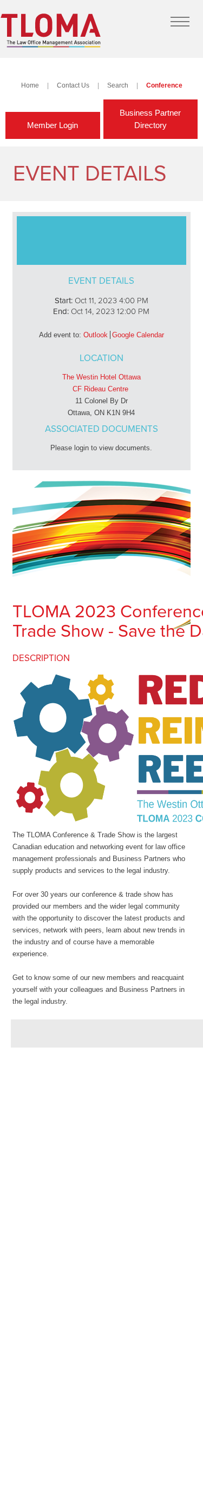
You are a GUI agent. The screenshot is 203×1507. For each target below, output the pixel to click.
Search (117, 85)
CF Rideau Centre (100, 389)
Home (30, 85)
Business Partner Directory (150, 119)
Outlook (95, 335)
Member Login (52, 125)
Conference (164, 85)
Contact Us (73, 85)
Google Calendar (138, 335)
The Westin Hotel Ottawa (101, 377)
